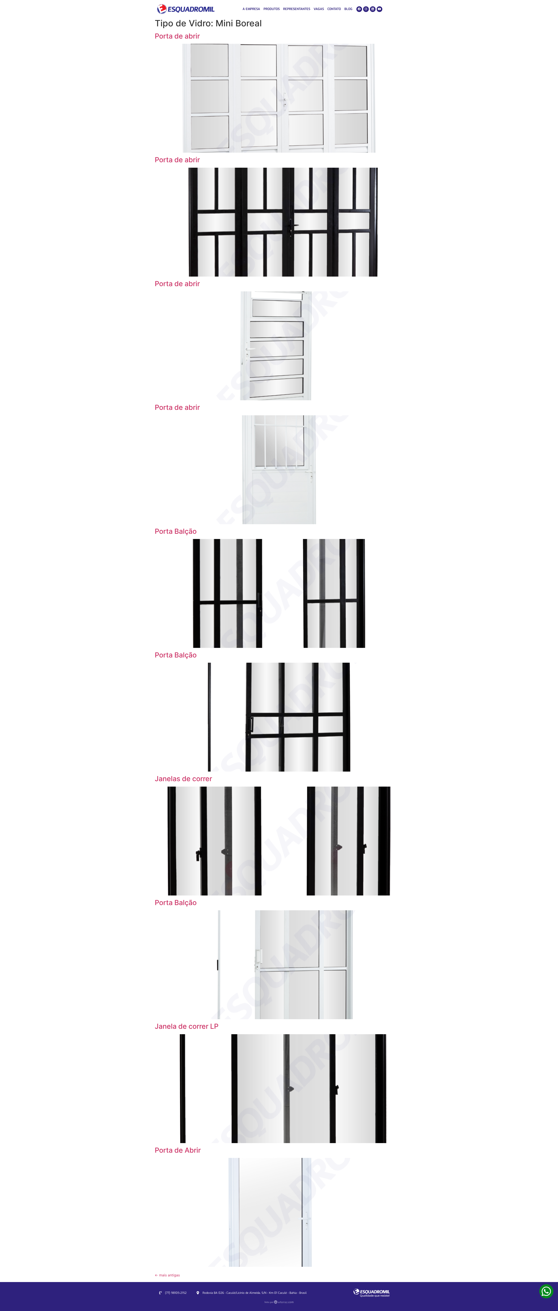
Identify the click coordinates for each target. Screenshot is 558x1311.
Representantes (296, 9)
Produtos (272, 9)
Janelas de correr (183, 778)
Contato (334, 9)
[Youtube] (379, 9)
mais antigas (167, 1275)
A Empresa (251, 9)
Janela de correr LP (186, 1026)
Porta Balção (176, 531)
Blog (348, 9)
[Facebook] (359, 9)
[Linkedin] (373, 9)
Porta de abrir (177, 36)
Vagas (319, 9)
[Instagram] (366, 9)
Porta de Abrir (178, 1150)
